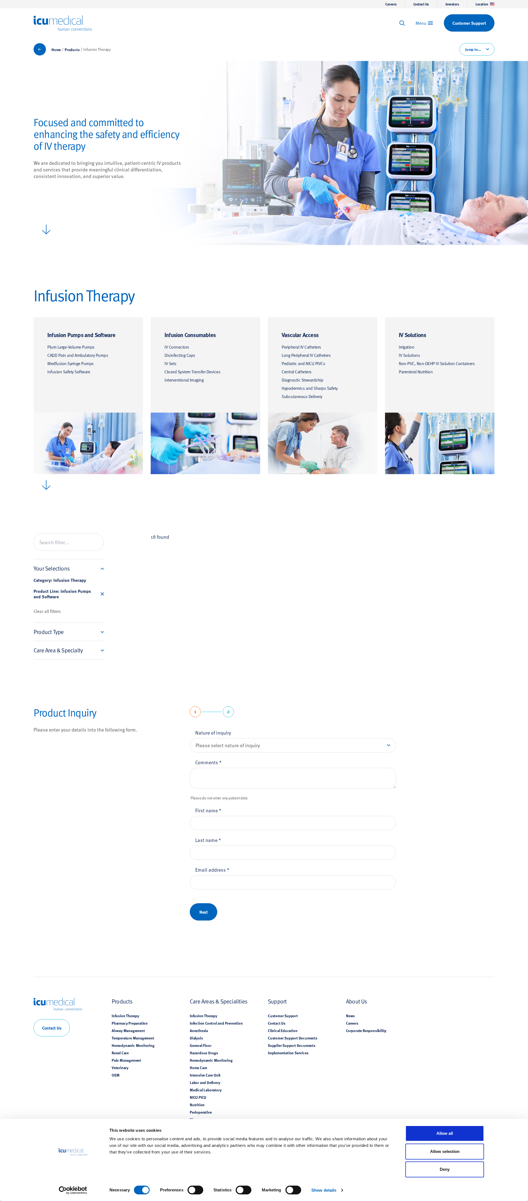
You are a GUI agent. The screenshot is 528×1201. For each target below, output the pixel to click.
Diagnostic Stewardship (302, 380)
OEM (115, 1075)
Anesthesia (199, 1030)
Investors (452, 4)
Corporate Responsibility (366, 1030)
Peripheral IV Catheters (301, 347)
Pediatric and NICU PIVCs (303, 363)
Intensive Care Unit (205, 1075)
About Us (356, 1001)
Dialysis (196, 1038)
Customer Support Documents (292, 1038)
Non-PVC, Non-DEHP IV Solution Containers (437, 363)
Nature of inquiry (213, 732)
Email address (212, 869)
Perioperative (200, 1112)
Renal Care (120, 1052)
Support (277, 1001)
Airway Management (128, 1030)
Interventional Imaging (184, 380)
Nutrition (197, 1104)
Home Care (198, 1067)
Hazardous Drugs (204, 1052)
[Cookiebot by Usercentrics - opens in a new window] (73, 1190)
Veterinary (120, 1067)
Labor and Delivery (205, 1082)
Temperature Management (133, 1038)
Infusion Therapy (125, 1015)
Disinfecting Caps (179, 355)
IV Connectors (176, 347)
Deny (445, 1169)
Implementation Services (288, 1052)
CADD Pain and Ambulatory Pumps (77, 355)
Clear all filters (47, 611)
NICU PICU (198, 1097)
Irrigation (406, 347)
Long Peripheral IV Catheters (306, 355)
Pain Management (126, 1060)
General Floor (200, 1045)
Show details (323, 1190)
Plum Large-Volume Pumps (71, 347)
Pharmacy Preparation (130, 1023)
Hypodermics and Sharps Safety (310, 388)
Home (56, 49)
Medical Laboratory (205, 1089)
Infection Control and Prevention (216, 1023)
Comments (208, 762)
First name (208, 810)
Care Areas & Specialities (218, 1001)
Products (72, 49)
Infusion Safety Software (68, 371)
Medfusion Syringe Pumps (70, 363)
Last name (208, 839)
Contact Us (421, 4)
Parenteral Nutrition (416, 371)
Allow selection (445, 1151)
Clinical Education (282, 1030)
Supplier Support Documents (291, 1045)
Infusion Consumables (190, 334)
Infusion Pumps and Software (81, 334)
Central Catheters (297, 371)
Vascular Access (300, 334)
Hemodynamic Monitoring (133, 1045)
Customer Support (283, 1015)
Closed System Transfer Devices (192, 371)
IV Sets (170, 363)
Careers (391, 4)
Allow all (444, 1133)
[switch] (195, 1190)
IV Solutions (412, 334)
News (350, 1015)
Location (481, 4)
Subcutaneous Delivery (302, 396)
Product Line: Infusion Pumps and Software (62, 593)
